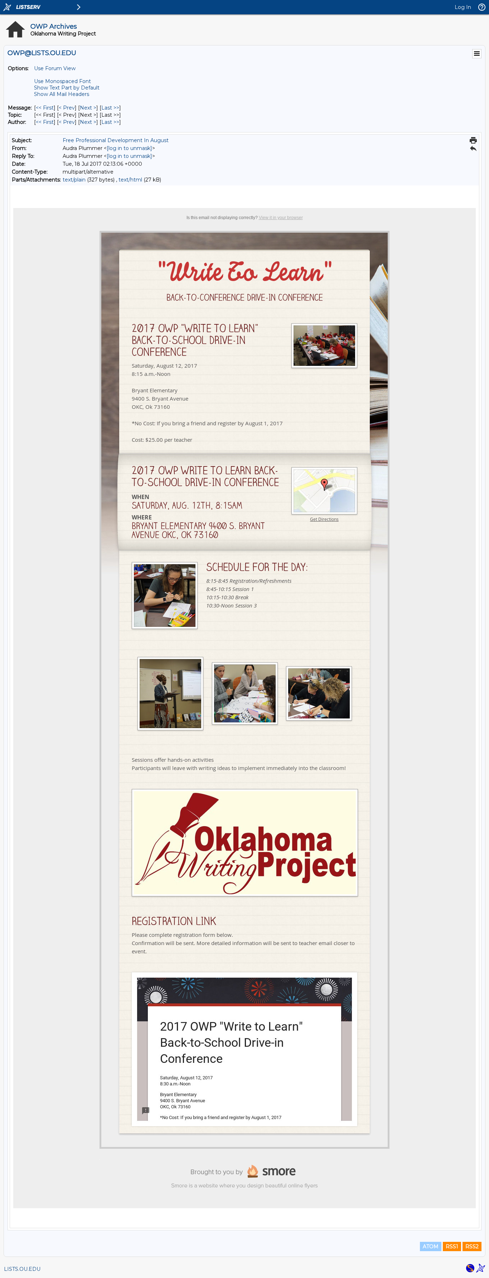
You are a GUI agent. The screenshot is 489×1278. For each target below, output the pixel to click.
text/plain (74, 179)
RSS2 (472, 1246)
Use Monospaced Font (62, 81)
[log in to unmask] (129, 148)
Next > (88, 108)
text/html (130, 179)
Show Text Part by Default (67, 87)
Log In (463, 7)
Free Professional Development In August (116, 140)
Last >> (110, 108)
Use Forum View (55, 68)
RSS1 (452, 1246)
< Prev (67, 108)
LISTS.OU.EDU (22, 1269)
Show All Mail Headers (61, 94)
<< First (45, 108)
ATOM (431, 1246)
